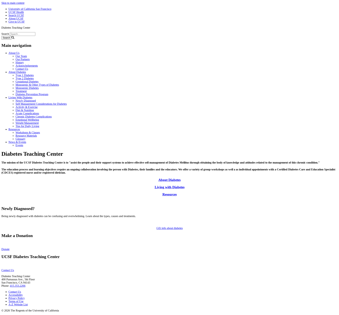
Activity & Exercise (27, 107)
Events (19, 145)
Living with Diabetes (170, 187)
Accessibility (15, 294)
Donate (5, 249)
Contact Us (22, 68)
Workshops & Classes (28, 132)
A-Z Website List (18, 304)
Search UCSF (16, 15)
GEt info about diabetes (169, 228)
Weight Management (27, 122)
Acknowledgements (27, 65)
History (20, 62)
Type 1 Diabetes (25, 75)
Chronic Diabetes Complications (34, 116)
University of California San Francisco (29, 8)
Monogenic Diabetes (27, 87)
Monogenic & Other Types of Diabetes (37, 84)
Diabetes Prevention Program (32, 94)
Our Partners (23, 59)
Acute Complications (27, 113)
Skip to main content (12, 2)
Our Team (21, 56)
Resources (14, 129)
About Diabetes (17, 72)
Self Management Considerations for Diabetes (41, 103)
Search (5, 33)
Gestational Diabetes (27, 81)
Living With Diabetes (20, 97)
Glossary (20, 138)
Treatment (21, 91)
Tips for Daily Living (27, 126)
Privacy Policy (16, 298)
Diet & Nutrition (25, 110)
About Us (13, 52)
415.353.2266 (17, 285)
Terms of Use (15, 301)
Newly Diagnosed (26, 100)
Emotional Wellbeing (27, 119)
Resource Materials (26, 135)
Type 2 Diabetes (25, 78)
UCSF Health (16, 12)
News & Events (17, 142)
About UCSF (15, 18)
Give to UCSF (16, 21)
